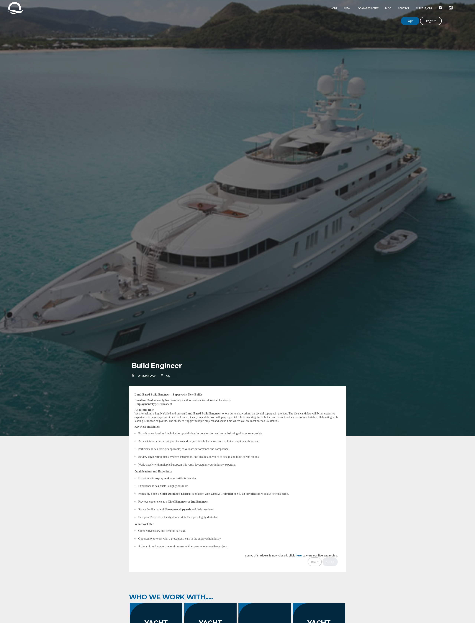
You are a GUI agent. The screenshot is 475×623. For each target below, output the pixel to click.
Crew (347, 8)
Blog (388, 8)
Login (410, 21)
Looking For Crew (368, 8)
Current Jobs (424, 8)
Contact (403, 8)
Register (431, 21)
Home (334, 8)
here (299, 555)
